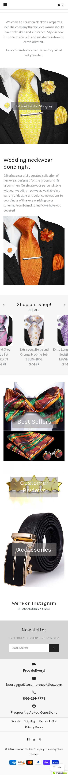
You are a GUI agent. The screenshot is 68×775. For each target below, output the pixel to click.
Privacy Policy (34, 727)
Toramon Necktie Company (29, 749)
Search (15, 721)
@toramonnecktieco (34, 608)
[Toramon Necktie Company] (34, 5)
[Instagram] (34, 739)
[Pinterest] (40, 739)
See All (34, 309)
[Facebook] (28, 739)
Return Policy (48, 721)
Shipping (29, 721)
